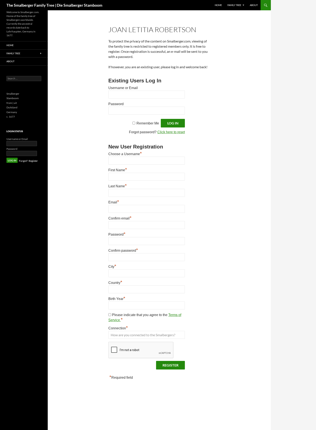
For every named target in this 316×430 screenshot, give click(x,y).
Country (115, 283)
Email (113, 202)
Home (218, 5)
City (112, 266)
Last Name (117, 186)
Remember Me (148, 123)
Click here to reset (171, 132)
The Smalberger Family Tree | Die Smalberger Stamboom (54, 5)
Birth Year (116, 299)
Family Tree (234, 5)
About (254, 5)
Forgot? (23, 160)
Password (116, 104)
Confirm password (123, 250)
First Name (117, 170)
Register (33, 160)
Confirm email (120, 218)
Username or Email (123, 88)
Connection (118, 328)
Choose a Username (125, 154)
